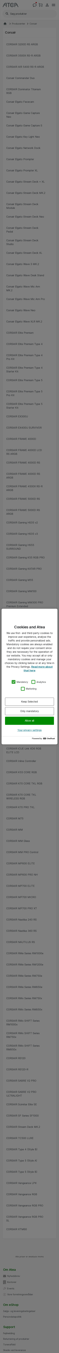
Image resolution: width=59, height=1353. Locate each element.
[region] (29, 676)
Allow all (29, 720)
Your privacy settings (29, 730)
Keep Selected (29, 701)
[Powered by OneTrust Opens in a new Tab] (44, 739)
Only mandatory (29, 711)
